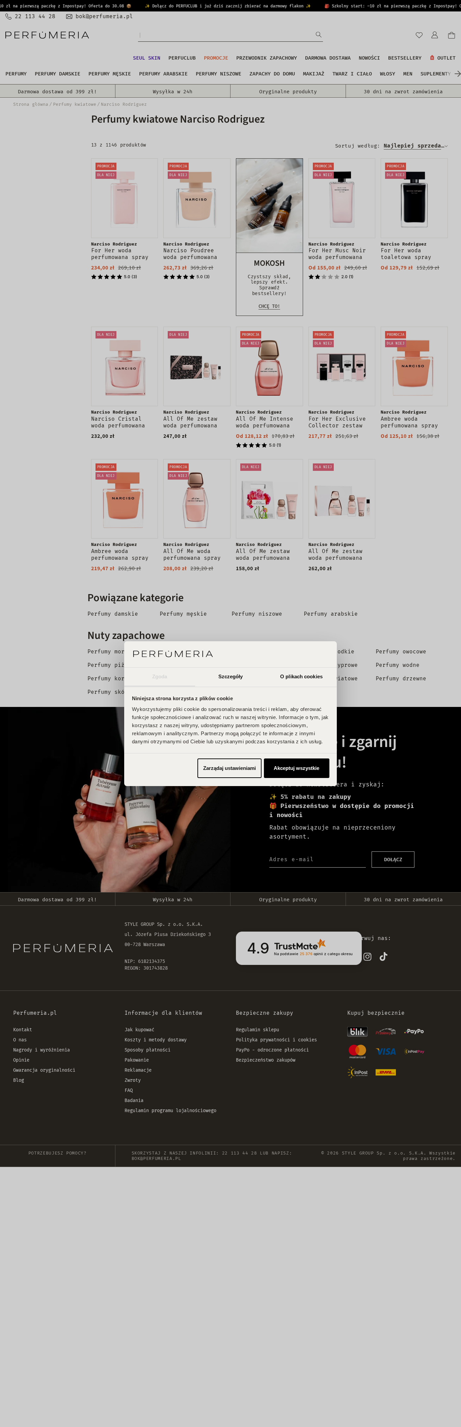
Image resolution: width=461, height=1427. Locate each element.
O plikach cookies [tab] (301, 676)
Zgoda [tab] (159, 676)
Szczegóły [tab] (230, 676)
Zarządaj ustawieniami (229, 768)
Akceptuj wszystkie (296, 768)
